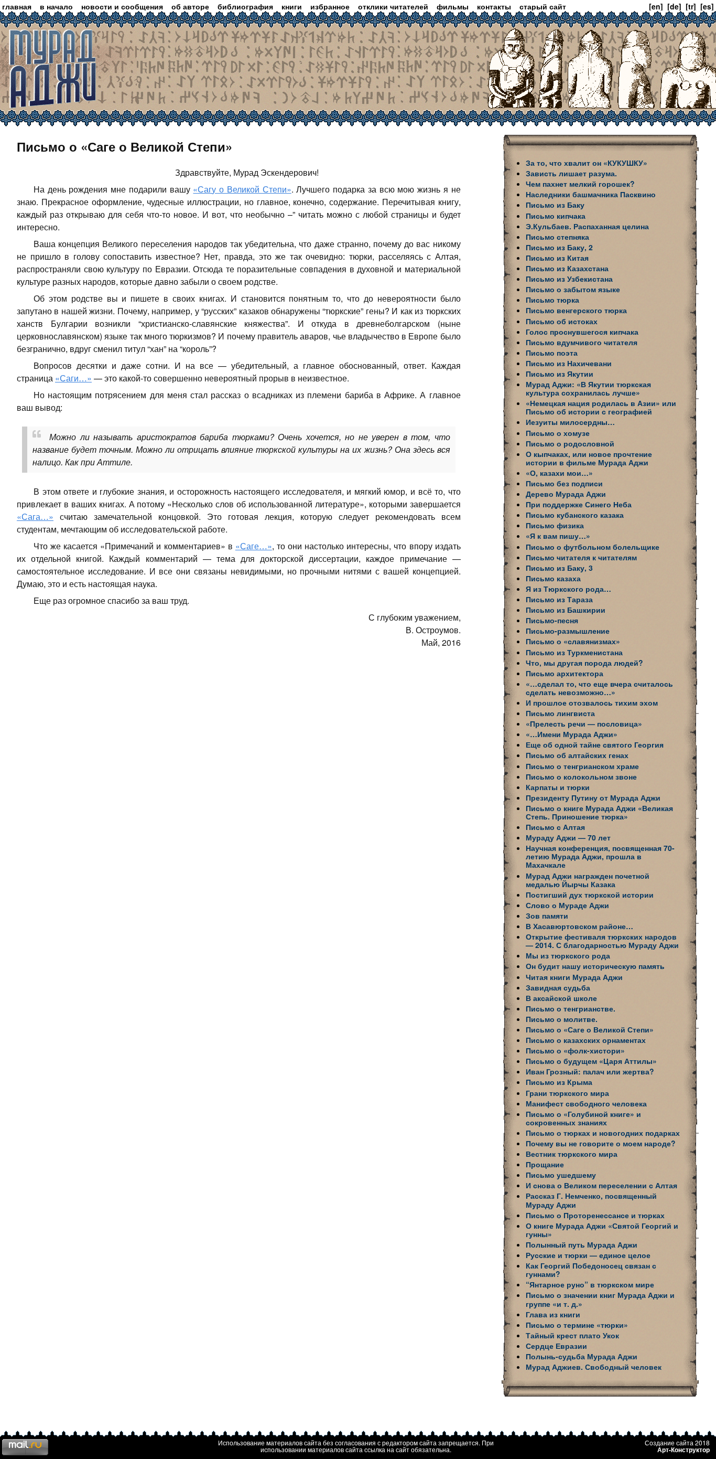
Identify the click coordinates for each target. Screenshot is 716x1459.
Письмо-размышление (568, 630)
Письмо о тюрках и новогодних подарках (603, 1132)
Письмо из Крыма (559, 1082)
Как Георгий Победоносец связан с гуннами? (591, 1269)
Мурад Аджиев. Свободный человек (593, 1366)
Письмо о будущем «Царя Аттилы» (591, 1061)
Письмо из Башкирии (565, 609)
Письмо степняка (557, 236)
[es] (707, 6)
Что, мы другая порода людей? (584, 662)
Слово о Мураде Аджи (567, 905)
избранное (330, 6)
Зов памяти (547, 915)
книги (291, 6)
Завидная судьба (558, 987)
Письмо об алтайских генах (577, 755)
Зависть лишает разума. (571, 173)
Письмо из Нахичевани (569, 363)
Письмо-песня (552, 620)
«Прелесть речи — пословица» (584, 723)
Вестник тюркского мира (571, 1153)
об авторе (190, 6)
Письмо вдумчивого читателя (581, 342)
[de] (674, 6)
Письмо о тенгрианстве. (570, 1008)
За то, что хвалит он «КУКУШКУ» (586, 162)
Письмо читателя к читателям (581, 557)
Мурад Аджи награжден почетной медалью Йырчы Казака (587, 879)
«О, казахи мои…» (559, 472)
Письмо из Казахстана (567, 268)
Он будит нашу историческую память (595, 966)
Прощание (545, 1164)
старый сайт (542, 6)
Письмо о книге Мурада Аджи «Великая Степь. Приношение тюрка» (599, 812)
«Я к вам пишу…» (558, 535)
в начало (56, 6)
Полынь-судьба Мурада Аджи (581, 1356)
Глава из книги (553, 1314)
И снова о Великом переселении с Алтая (601, 1185)
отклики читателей (393, 6)
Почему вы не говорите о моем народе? (601, 1143)
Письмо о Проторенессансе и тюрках (595, 1215)
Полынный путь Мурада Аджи (581, 1244)
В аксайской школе (561, 998)
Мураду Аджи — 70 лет (568, 837)
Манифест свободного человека (586, 1103)
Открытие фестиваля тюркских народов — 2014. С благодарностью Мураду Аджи (602, 940)
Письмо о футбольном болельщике (592, 546)
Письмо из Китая (557, 257)
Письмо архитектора (564, 673)
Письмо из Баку (555, 204)
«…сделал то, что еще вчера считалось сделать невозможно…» (599, 687)
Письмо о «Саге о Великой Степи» (590, 1029)
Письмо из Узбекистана (569, 278)
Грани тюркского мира (567, 1093)
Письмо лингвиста (560, 713)
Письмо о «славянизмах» (573, 641)
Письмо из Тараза (559, 599)
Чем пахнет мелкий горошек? (580, 183)
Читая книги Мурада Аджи (574, 977)
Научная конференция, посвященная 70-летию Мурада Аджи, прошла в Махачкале (600, 856)
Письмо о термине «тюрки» (577, 1324)
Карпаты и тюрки (558, 787)
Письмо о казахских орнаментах (586, 1040)
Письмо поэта (552, 352)
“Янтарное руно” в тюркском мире (590, 1284)
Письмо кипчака (555, 215)
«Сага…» (35, 516)
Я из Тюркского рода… (568, 588)
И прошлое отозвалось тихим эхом (592, 702)
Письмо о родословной (570, 443)
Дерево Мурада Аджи (566, 493)
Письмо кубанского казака (575, 514)
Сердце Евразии (556, 1345)
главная (16, 6)
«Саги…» (73, 378)
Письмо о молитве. (562, 1019)
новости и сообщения (122, 6)
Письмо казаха (553, 578)
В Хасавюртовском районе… (579, 926)
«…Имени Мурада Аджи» (571, 734)
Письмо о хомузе (558, 433)
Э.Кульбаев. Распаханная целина (587, 226)
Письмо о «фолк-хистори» (575, 1050)
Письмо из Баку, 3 (559, 567)
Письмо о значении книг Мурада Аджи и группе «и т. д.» (600, 1299)
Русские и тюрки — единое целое (588, 1255)
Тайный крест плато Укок (572, 1335)
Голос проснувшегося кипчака (582, 331)
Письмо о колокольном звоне (581, 776)
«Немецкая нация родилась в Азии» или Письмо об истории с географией (601, 407)
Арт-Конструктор (683, 1449)
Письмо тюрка (552, 299)
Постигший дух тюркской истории (590, 894)
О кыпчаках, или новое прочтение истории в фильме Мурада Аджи (589, 458)
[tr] (691, 6)
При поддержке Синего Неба (579, 504)
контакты (494, 6)
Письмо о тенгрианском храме (582, 766)
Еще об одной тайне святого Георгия (595, 744)
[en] (656, 6)
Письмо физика (555, 525)
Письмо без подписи (564, 483)
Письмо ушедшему (561, 1174)
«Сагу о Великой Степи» (242, 189)
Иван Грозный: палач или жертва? (590, 1071)
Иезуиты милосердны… (570, 422)
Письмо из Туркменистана (574, 652)
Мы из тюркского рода (568, 955)
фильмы (453, 6)
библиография (245, 6)
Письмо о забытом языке (573, 289)
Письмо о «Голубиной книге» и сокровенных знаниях (583, 1118)
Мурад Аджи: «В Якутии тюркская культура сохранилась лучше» (588, 388)
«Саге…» (253, 546)
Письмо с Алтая (555, 827)
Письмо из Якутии (559, 373)
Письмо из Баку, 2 (559, 247)
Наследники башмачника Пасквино (591, 194)
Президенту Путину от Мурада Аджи (593, 797)
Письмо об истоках (562, 321)
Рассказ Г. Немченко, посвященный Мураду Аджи (591, 1199)
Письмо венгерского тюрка (576, 310)
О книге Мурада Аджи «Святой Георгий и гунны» (602, 1229)
